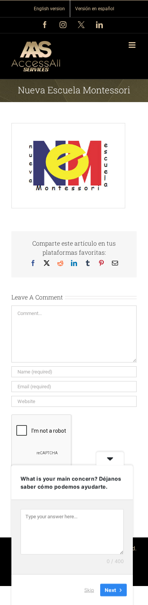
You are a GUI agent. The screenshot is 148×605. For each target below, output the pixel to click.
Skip (89, 589)
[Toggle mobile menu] (133, 45)
